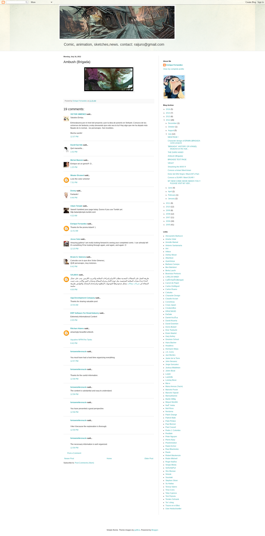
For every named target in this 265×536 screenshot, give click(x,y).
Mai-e (167, 383)
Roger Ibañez (171, 462)
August (171, 130)
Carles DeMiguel (172, 286)
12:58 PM (74, 379)
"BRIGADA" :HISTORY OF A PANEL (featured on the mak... (182, 147)
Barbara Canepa (172, 264)
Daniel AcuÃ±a (171, 317)
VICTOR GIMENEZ (78, 114)
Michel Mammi (76, 160)
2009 (168, 210)
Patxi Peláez (170, 421)
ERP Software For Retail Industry (84, 313)
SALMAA (74, 275)
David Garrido (76, 145)
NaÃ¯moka (170, 405)
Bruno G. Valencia (78, 257)
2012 (168, 120)
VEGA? (171, 163)
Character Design (172, 296)
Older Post (148, 458)
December (172, 123)
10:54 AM (74, 305)
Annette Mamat (171, 242)
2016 (168, 109)
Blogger (155, 530)
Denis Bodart (170, 327)
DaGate (168, 314)
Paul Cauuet (170, 427)
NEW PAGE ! (173, 137)
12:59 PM (74, 430)
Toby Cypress (171, 493)
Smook (168, 474)
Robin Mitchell (171, 458)
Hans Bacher (170, 343)
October (171, 127)
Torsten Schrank (172, 499)
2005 (168, 225)
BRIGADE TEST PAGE (177, 159)
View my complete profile (173, 69)
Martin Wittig (170, 399)
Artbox (168, 252)
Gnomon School (172, 339)
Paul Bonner (170, 424)
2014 (168, 113)
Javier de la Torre (172, 358)
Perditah (169, 433)
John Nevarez (171, 361)
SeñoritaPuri (170, 468)
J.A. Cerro (169, 352)
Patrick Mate (170, 418)
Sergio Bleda (170, 465)
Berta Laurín (170, 270)
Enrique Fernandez (78, 224)
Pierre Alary (170, 440)
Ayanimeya (170, 261)
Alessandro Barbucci (174, 236)
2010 (168, 207)
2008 (168, 214)
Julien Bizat (170, 371)
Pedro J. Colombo (173, 430)
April (170, 191)
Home (109, 458)
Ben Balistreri (171, 267)
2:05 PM (73, 320)
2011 (168, 203)
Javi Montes (170, 355)
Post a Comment (74, 453)
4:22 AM (73, 216)
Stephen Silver (171, 480)
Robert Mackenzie (173, 455)
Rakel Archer (170, 446)
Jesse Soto (75, 239)
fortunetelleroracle (78, 351)
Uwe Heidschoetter (173, 509)
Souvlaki (169, 477)
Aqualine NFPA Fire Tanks (81, 340)
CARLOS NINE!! (172, 277)
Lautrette (169, 377)
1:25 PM (73, 167)
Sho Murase (170, 471)
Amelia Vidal (170, 239)
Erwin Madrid (171, 333)
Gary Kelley (170, 336)
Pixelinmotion (171, 443)
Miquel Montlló (171, 402)
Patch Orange (171, 415)
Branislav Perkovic (173, 274)
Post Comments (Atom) (84, 463)
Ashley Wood (171, 255)
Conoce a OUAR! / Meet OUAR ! (181, 177)
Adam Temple (76, 206)
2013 (168, 116)
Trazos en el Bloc (172, 505)
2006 (168, 221)
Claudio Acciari (171, 299)
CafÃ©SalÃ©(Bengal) (174, 280)
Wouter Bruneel (77, 175)
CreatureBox (170, 308)
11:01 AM (74, 231)
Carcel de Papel (172, 283)
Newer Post (69, 458)
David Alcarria (171, 321)
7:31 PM (73, 182)
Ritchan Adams (77, 328)
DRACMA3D (170, 311)
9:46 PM (73, 198)
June (170, 188)
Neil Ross (169, 408)
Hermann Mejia (171, 349)
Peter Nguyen (171, 436)
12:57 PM (74, 361)
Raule (168, 452)
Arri (166, 248)
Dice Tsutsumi (171, 330)
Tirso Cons (170, 490)
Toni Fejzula (170, 496)
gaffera (137, 530)
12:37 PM (74, 137)
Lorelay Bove (171, 380)
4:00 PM (73, 290)
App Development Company (82, 298)
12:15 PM (74, 249)
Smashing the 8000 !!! (177, 167)
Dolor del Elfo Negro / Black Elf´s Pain (183, 174)
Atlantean (169, 258)
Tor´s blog (169, 502)
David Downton (171, 324)
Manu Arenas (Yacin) (174, 386)
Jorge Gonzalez (172, 364)
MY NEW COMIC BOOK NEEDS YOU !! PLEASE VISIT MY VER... (184, 182)
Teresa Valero (171, 487)
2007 (168, 217)
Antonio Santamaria (173, 245)
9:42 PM (73, 266)
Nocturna (169, 411)
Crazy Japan (170, 305)
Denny (73, 191)
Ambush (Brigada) (175, 156)
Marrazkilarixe (171, 396)
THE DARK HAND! (175, 152)
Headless (169, 346)
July (170, 134)
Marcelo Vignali (172, 393)
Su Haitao (169, 484)
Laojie (168, 374)
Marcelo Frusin (171, 390)
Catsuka (168, 292)
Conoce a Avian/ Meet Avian (179, 170)
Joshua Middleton (172, 368)
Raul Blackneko (172, 449)
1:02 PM (73, 152)
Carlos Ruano (171, 289)
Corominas (170, 302)
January (171, 199)
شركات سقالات (133, 284)
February (172, 195)
